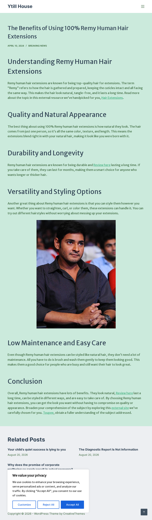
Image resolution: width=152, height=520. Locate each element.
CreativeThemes (74, 513)
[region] (48, 491)
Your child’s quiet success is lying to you (37, 449)
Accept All (72, 504)
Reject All (48, 504)
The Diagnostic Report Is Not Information (108, 449)
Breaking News (37, 45)
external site (120, 408)
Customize (24, 504)
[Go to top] (144, 512)
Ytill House (20, 6)
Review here (101, 165)
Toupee (48, 413)
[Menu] (142, 6)
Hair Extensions (112, 98)
